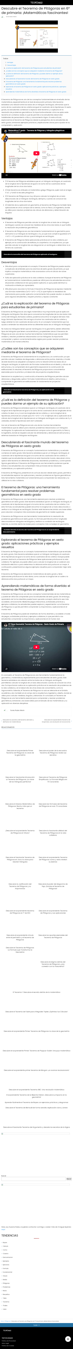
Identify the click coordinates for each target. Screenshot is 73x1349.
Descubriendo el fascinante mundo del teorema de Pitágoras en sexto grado (32, 79)
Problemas (6, 1287)
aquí (3, 1229)
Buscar (3, 1176)
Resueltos (6, 1294)
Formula (5, 1268)
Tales (4, 1298)
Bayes (5, 1242)
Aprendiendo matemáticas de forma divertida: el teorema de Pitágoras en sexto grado (36, 92)
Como (5, 1250)
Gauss (5, 1276)
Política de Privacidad (9, 1341)
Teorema (6, 1302)
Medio (5, 1280)
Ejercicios (6, 1265)
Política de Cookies (8, 1346)
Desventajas (11, 65)
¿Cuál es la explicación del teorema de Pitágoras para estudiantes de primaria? (33, 68)
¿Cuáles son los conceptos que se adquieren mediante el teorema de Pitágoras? (34, 71)
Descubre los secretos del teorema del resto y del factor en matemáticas (18, 721)
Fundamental (7, 1272)
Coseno (5, 1254)
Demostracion (8, 1257)
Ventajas (10, 62)
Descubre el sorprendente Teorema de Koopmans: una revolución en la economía (56, 721)
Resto (5, 1291)
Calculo (5, 1246)
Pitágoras (6, 1283)
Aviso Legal (5, 1343)
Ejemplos (6, 1261)
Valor (4, 1309)
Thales (5, 1306)
